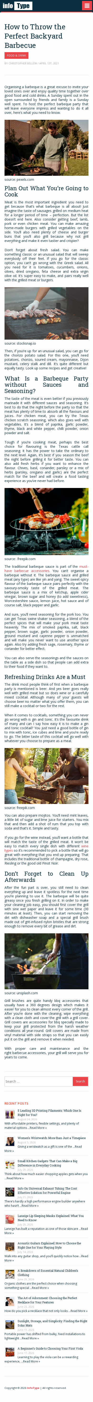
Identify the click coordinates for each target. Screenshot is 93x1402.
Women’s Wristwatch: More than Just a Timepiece (52, 1138)
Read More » (38, 1128)
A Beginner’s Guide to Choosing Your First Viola (50, 1348)
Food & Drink (16, 55)
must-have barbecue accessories (46, 568)
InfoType (33, 1388)
